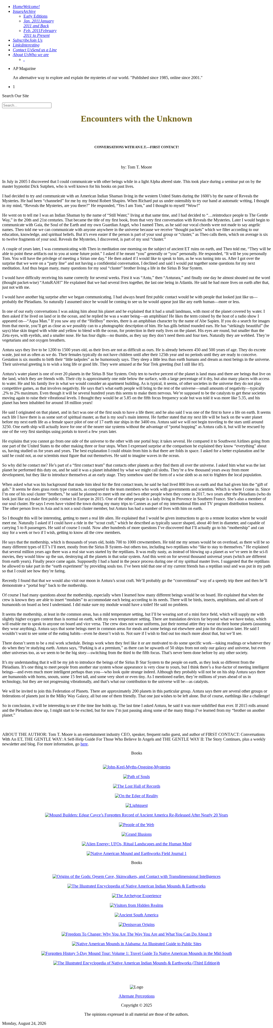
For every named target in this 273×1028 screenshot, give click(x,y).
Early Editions (35, 16)
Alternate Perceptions (137, 996)
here (84, 744)
